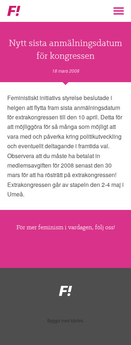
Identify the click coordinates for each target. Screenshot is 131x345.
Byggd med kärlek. (65, 320)
